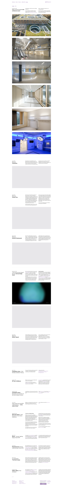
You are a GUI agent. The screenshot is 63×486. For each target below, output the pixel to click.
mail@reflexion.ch (14, 483)
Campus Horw (42, 391)
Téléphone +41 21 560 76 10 (22, 483)
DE (47, 483)
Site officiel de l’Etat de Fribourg (42, 371)
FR (49, 483)
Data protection (49, 481)
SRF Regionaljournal (41, 372)
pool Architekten (35, 469)
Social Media (48, 480)
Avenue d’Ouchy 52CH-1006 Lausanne (21, 482)
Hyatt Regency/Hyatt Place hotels (43, 277)
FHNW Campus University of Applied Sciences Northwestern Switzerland (30, 450)
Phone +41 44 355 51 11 (14, 482)
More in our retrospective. (45, 462)
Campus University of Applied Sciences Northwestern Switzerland (30, 472)
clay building (44, 381)
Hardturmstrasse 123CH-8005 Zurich (14, 481)
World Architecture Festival (32, 12)
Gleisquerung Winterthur (31, 435)
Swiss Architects (41, 427)
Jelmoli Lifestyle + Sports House (44, 276)
